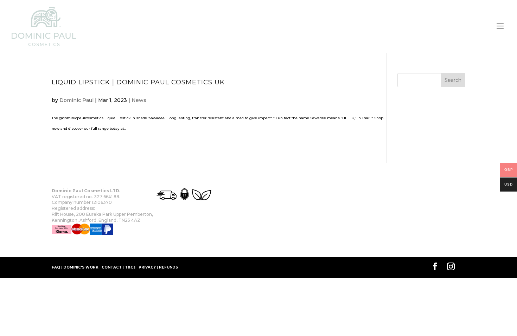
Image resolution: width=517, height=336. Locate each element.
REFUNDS (168, 267)
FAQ (56, 267)
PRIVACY (147, 267)
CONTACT (112, 267)
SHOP (89, 246)
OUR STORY (63, 246)
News (139, 100)
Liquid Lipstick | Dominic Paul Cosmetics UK (138, 82)
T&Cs (130, 267)
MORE (109, 246)
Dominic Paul (76, 100)
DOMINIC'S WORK (80, 267)
